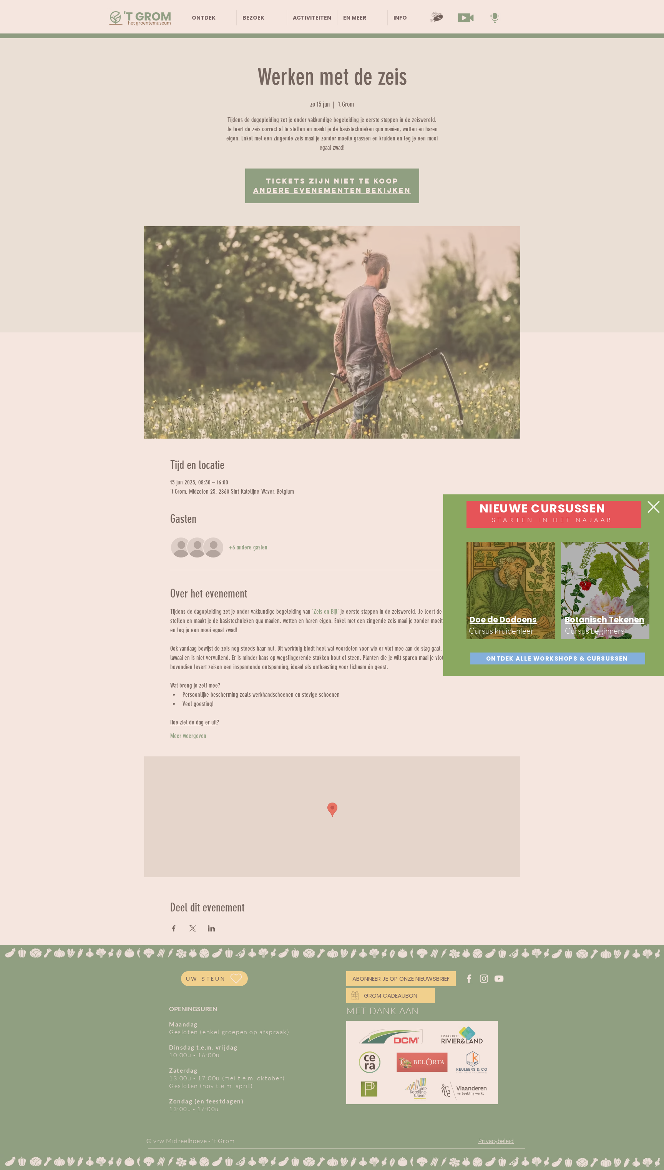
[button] (653, 507)
